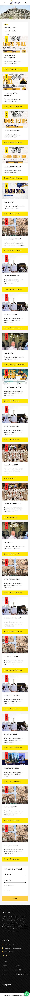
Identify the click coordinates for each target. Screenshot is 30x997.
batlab (24, 995)
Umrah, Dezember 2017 (12, 504)
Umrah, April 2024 (10, 734)
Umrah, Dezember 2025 (12, 239)
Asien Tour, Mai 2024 (11, 768)
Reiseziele (18, 970)
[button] (26, 993)
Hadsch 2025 (8, 353)
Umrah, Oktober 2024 (12, 426)
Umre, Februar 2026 (11, 845)
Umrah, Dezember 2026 (12, 166)
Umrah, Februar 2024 (11, 656)
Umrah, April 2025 (10, 314)
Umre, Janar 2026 (10, 807)
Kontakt (4, 974)
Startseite (4, 966)
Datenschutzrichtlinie (21, 974)
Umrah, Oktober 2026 (11, 131)
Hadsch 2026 (8, 202)
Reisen (17, 966)
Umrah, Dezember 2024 (12, 387)
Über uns (4, 970)
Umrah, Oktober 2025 (11, 276)
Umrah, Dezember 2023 (12, 618)
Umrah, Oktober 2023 (11, 579)
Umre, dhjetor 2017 (11, 465)
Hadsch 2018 (8, 542)
